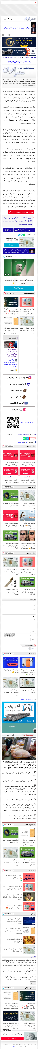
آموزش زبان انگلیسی (17, 403)
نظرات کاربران (19, 230)
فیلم (23, 442)
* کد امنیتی (32, 632)
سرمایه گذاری (12, 1038)
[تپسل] (4, 257)
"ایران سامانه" (15, 1047)
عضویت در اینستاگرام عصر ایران (17, 377)
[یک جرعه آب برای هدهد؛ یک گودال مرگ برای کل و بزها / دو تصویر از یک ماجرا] (10, 344)
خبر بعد (28, 230)
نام (34, 603)
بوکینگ (27, 648)
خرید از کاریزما (19, 288)
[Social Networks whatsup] (24, 235)
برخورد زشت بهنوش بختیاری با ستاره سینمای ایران (18, 781)
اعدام (19, 442)
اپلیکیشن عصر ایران (27, 422)
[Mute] (8, 274)
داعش (26, 442)
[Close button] (36, 1030)
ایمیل (34, 609)
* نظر (34, 616)
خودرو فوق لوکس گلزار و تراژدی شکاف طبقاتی (19, 800)
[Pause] (5, 274)
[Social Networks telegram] (19, 235)
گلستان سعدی (16, 397)
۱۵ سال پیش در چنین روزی (17, 384)
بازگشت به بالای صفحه (27, 700)
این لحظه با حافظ (16, 390)
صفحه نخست (33, 57)
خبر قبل (9, 230)
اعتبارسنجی (33, 648)
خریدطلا (11, 245)
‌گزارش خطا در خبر (33, 439)
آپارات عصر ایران (17, 409)
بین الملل (27, 57)
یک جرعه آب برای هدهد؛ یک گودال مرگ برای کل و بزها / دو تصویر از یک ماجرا (11, 353)
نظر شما (33, 599)
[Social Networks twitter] (21, 235)
